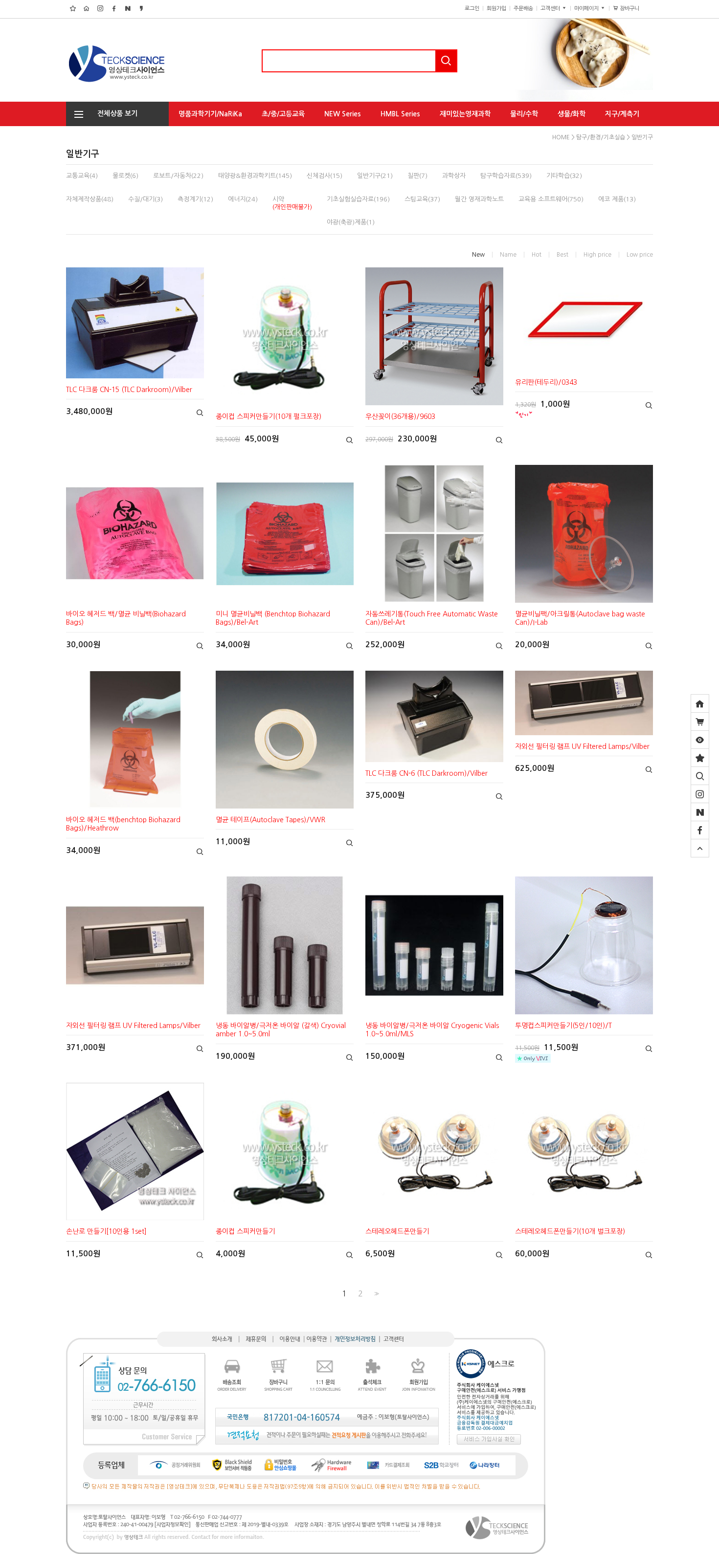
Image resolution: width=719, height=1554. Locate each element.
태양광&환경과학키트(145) (255, 176)
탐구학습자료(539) (506, 176)
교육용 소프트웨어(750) (551, 199)
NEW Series (342, 113)
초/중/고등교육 (283, 113)
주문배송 (523, 8)
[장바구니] (700, 721)
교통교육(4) (82, 176)
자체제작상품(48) (89, 199)
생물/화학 (571, 113)
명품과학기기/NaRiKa (210, 113)
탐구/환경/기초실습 (206, 133)
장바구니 (633, 8)
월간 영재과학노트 (479, 199)
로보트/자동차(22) (178, 176)
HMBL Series (400, 113)
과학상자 (454, 176)
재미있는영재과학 (465, 113)
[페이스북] (700, 830)
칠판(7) (417, 176)
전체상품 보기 (114, 113)
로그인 (472, 8)
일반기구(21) (375, 176)
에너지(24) (243, 199)
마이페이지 (587, 8)
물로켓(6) (125, 176)
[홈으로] (700, 703)
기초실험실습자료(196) (358, 199)
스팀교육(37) (422, 199)
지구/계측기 (622, 113)
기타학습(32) (564, 176)
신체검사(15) (324, 176)
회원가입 (496, 8)
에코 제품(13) (617, 199)
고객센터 (551, 8)
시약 (292, 203)
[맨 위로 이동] (700, 848)
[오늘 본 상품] (700, 739)
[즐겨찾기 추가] (700, 757)
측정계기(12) (195, 199)
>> (375, 1293)
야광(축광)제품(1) (351, 222)
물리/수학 (524, 113)
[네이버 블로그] (700, 812)
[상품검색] (700, 776)
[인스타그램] (700, 794)
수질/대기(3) (145, 199)
